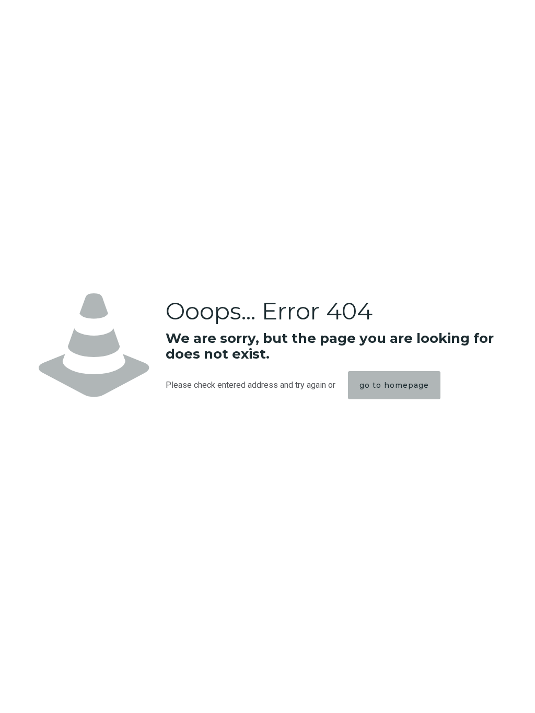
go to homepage (394, 385)
